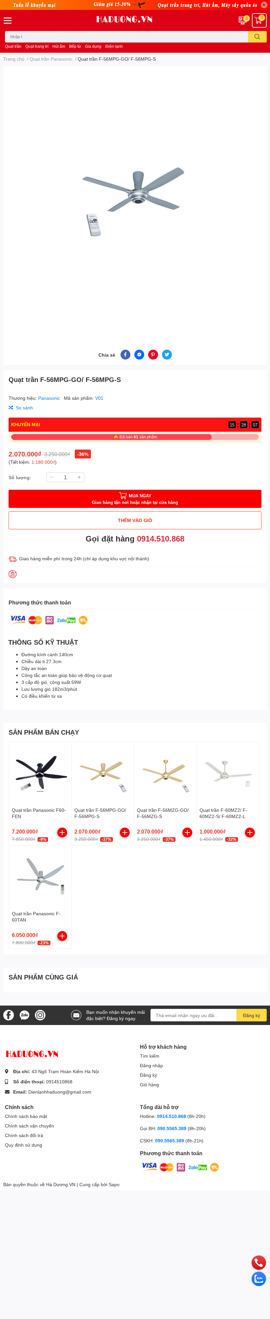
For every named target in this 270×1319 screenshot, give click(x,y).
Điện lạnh (114, 46)
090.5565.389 (172, 1128)
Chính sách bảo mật (26, 1116)
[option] (135, 200)
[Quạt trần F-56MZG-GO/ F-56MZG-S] (165, 773)
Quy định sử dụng (23, 1145)
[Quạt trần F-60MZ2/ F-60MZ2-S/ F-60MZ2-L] (228, 773)
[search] (257, 37)
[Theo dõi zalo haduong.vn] (24, 1014)
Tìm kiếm (149, 1056)
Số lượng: (20, 477)
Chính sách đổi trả (24, 1135)
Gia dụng (93, 46)
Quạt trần (13, 46)
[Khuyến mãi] (135, 5)
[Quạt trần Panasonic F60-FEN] (40, 773)
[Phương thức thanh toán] (49, 619)
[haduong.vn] (135, 20)
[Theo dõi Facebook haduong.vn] (8, 1014)
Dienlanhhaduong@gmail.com (59, 1092)
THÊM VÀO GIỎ (135, 520)
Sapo (114, 1184)
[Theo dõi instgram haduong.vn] (40, 1014)
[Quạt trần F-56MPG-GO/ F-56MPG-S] (102, 773)
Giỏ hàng (149, 1084)
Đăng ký (251, 1015)
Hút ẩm (58, 46)
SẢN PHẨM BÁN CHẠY (44, 732)
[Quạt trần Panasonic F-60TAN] (40, 876)
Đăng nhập (151, 1065)
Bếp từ (75, 46)
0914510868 (59, 1081)
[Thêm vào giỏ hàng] (62, 832)
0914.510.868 (160, 538)
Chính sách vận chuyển (29, 1125)
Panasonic (49, 398)
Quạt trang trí (36, 46)
